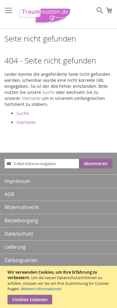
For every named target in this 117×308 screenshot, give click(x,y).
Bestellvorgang (21, 220)
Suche (48, 92)
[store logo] (43, 14)
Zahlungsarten (21, 260)
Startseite (31, 98)
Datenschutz (18, 233)
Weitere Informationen (41, 288)
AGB (9, 194)
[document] (59, 287)
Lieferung (15, 247)
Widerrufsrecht (21, 207)
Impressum (17, 181)
